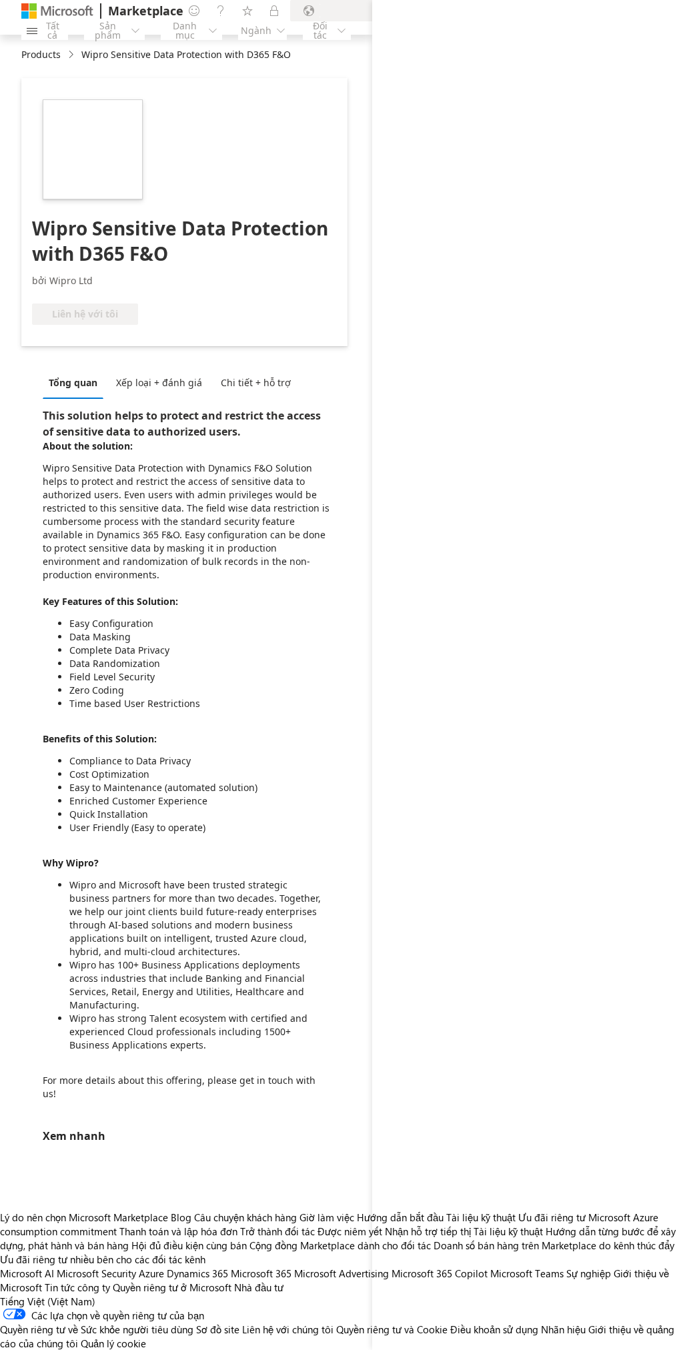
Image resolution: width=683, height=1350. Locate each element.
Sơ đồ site (217, 1329)
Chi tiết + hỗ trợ (256, 382)
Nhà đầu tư (258, 1287)
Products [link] (41, 54)
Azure (151, 1273)
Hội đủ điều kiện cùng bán (189, 1245)
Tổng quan (73, 382)
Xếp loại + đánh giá (159, 382)
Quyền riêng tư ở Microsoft (172, 1287)
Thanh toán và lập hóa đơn (178, 1231)
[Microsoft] (57, 11)
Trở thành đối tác (277, 1231)
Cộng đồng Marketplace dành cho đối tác (340, 1245)
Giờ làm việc (326, 1217)
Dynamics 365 (197, 1273)
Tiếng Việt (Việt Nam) (47, 1301)
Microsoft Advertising (341, 1273)
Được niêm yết (349, 1231)
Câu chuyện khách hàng (245, 1217)
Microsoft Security (96, 1273)
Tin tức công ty (77, 1287)
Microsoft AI (27, 1273)
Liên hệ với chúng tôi (287, 1329)
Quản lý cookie (113, 1343)
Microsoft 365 (261, 1273)
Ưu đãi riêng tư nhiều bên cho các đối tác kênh (102, 1259)
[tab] (76, 382)
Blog (181, 1217)
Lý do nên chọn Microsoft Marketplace (84, 1217)
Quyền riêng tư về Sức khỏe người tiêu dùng (96, 1329)
